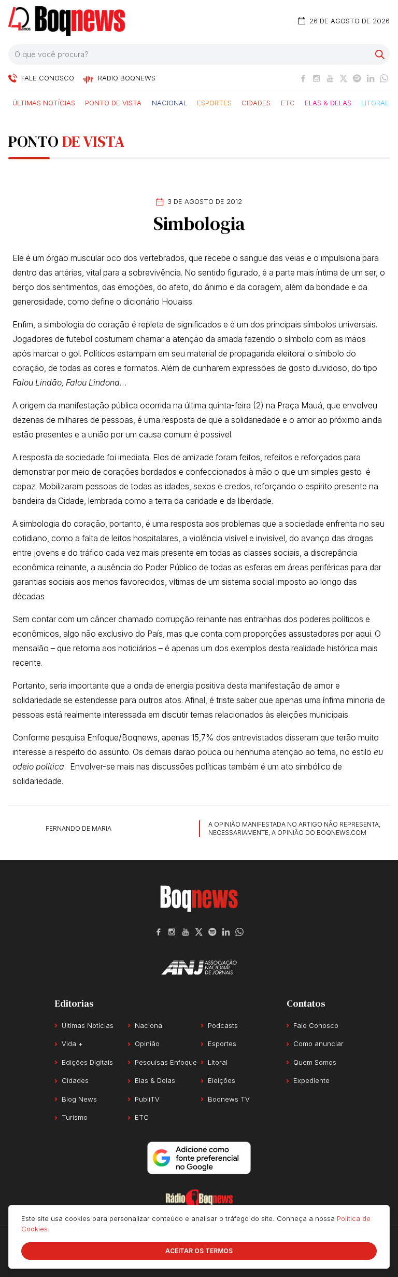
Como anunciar (318, 1043)
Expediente (311, 1080)
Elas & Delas (328, 102)
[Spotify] (357, 78)
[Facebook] (303, 78)
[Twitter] (343, 78)
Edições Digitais (87, 1062)
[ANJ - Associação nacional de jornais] (199, 967)
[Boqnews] (66, 21)
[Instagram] (316, 78)
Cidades (256, 102)
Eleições (221, 1080)
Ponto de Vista (113, 102)
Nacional (169, 102)
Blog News (79, 1099)
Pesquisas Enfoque (166, 1062)
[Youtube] (330, 78)
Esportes (214, 102)
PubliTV (147, 1099)
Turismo (75, 1117)
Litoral (375, 102)
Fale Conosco (315, 1025)
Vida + (72, 1043)
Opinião (147, 1043)
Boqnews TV (229, 1099)
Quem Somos (314, 1062)
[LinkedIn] (370, 78)
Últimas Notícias (43, 102)
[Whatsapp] (384, 78)
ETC (288, 102)
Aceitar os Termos (199, 1251)
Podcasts (223, 1025)
